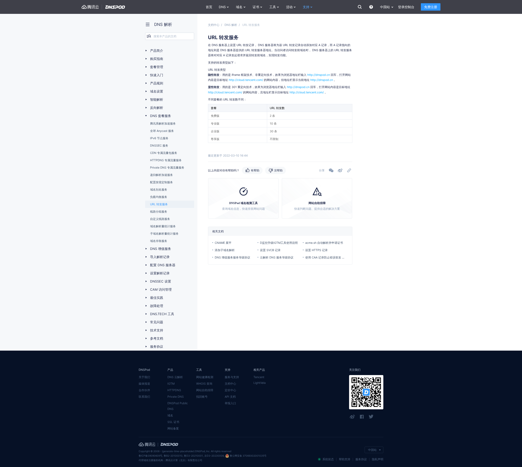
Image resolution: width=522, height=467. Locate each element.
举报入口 (230, 403)
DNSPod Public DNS (177, 406)
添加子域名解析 (225, 250)
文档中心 (213, 24)
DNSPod (115, 7)
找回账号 (202, 396)
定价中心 (230, 390)
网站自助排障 (204, 390)
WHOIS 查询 (204, 383)
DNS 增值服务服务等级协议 (232, 257)
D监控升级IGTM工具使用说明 (279, 242)
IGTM (171, 383)
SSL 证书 (173, 422)
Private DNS (175, 396)
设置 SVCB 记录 (270, 250)
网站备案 (173, 428)
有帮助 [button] (255, 170)
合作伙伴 (144, 390)
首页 (209, 7)
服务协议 (361, 459)
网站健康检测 (204, 377)
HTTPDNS (174, 390)
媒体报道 (144, 383)
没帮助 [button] (278, 170)
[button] (340, 170)
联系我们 (144, 396)
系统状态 (328, 459)
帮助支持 (344, 459)
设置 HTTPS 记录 (316, 250)
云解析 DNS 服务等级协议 (276, 257)
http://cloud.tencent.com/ (246, 80)
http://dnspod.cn (318, 74)
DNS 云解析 (175, 377)
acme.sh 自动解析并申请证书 (324, 242)
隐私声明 (377, 459)
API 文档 (230, 396)
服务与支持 (232, 377)
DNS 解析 (231, 24)
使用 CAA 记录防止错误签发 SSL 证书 (329, 257)
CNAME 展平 (223, 242)
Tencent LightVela (259, 379)
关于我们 (144, 377)
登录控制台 (406, 7)
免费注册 (430, 7)
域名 (170, 415)
